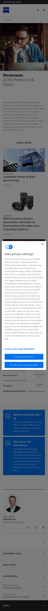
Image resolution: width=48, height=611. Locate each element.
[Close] (42, 244)
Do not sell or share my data (24, 365)
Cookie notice (11, 349)
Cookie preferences (24, 356)
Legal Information (26, 349)
